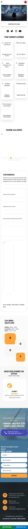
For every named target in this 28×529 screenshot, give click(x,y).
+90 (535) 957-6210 (15, 433)
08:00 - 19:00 (11, 327)
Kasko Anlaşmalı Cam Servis (7, 75)
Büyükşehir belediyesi (21, 75)
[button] (26, 2)
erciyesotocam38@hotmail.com (17, 509)
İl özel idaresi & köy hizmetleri (7, 116)
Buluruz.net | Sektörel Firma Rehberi (14, 518)
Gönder (14, 475)
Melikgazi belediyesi (7, 95)
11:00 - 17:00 (10, 331)
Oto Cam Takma (21, 54)
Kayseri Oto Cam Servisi (6, 55)
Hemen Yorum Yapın (14, 376)
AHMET (14, 391)
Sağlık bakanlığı (21, 95)
